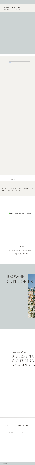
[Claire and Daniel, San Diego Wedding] (20, 227)
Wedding (20, 246)
